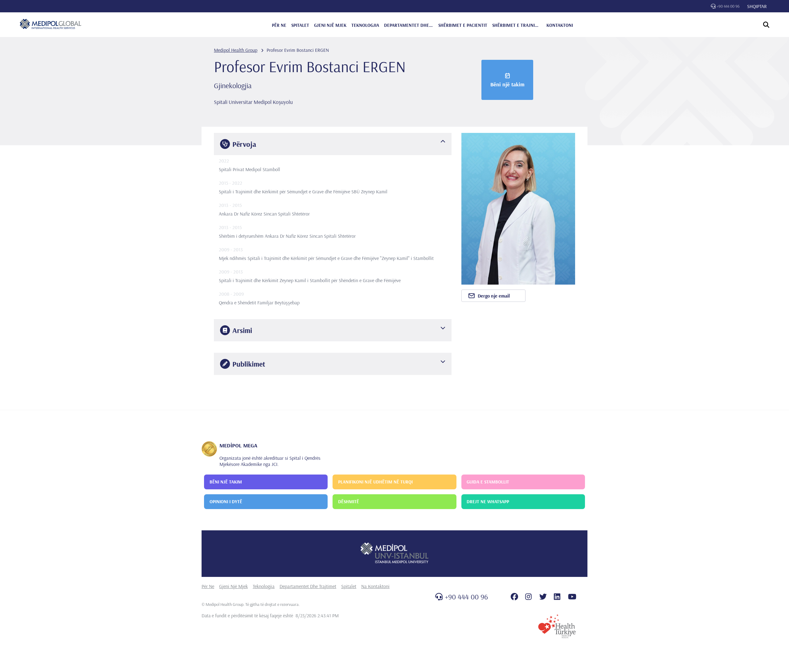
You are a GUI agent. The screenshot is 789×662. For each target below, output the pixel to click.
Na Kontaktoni (375, 586)
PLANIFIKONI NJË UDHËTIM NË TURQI (375, 482)
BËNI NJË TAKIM (226, 482)
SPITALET (300, 25)
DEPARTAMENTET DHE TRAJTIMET (408, 25)
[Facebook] (514, 597)
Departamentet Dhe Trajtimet (308, 586)
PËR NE (279, 25)
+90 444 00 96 (728, 6)
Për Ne (208, 586)
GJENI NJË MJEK (330, 25)
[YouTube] (572, 597)
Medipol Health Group (235, 50)
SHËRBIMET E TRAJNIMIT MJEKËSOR (517, 25)
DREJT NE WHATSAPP (488, 501)
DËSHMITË (348, 501)
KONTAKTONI (559, 25)
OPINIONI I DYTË (226, 501)
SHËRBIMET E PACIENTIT (462, 25)
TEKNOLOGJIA (365, 25)
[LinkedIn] (557, 597)
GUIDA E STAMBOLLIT (488, 482)
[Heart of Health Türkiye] (557, 626)
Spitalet (348, 586)
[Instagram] (528, 597)
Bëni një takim (507, 84)
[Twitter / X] (543, 597)
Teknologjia (264, 586)
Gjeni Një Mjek (233, 586)
